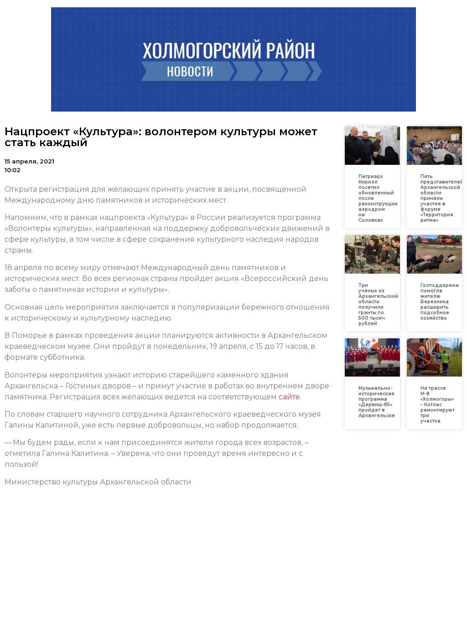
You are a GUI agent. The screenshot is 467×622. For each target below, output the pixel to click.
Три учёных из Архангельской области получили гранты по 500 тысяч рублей (378, 304)
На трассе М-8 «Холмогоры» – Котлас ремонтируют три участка (437, 404)
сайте (289, 397)
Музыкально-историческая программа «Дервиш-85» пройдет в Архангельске (376, 401)
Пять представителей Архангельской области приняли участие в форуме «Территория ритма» (441, 198)
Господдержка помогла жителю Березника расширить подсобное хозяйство (439, 301)
